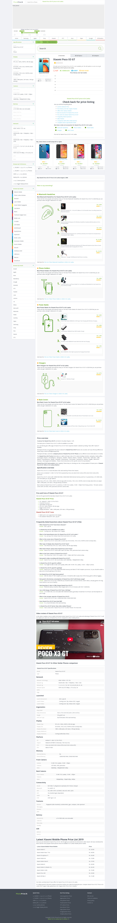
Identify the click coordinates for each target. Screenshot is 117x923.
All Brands (100, 38)
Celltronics (16, 254)
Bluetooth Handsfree (62, 127)
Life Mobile (17, 224)
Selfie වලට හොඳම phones (20, 174)
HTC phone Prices (64, 905)
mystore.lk (16, 234)
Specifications (17, 42)
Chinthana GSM (18, 251)
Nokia (14, 314)
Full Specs (79, 55)
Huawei (54, 38)
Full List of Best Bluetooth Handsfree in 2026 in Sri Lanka (59, 262)
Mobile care (17, 218)
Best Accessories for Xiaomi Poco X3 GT (67, 112)
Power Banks (90, 127)
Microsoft (15, 308)
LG (14, 301)
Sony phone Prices (65, 900)
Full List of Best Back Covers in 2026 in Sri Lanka (56, 431)
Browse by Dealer (18, 188)
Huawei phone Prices (65, 902)
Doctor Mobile (18, 244)
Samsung (25, 38)
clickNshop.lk (17, 228)
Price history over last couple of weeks (67, 108)
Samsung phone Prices (66, 896)
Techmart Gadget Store (20, 215)
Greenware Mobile (19, 241)
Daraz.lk (16, 247)
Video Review (60, 118)
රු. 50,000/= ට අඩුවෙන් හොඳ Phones (22, 170)
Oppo (81, 38)
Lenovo (15, 298)
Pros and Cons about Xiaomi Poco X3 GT (67, 114)
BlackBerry (16, 278)
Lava (14, 295)
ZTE (14, 337)
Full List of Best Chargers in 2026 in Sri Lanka (55, 393)
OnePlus (15, 318)
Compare (96, 55)
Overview (62, 55)
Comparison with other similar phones (67, 120)
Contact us (90, 902)
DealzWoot (17, 260)
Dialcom (16, 257)
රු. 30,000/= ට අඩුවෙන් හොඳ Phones (22, 167)
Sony (44, 38)
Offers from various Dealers (64, 110)
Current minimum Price (63, 106)
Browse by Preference (19, 164)
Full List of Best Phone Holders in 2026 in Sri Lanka (57, 299)
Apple (35, 38)
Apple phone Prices (65, 898)
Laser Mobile (17, 202)
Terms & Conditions (92, 898)
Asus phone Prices (65, 907)
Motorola (15, 311)
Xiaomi (15, 334)
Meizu (14, 305)
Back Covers (70, 130)
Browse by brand (18, 265)
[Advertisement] (58, 17)
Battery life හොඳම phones (20, 177)
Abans (15, 211)
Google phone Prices (65, 911)
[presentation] (35, 171)
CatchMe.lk (17, 208)
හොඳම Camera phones (19, 180)
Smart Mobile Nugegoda (20, 205)
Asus (72, 38)
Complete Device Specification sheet (66, 122)
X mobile (16, 221)
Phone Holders (77, 127)
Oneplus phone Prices (65, 914)
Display (15, 57)
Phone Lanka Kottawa (20, 195)
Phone (18, 2)
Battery (15, 104)
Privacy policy (90, 900)
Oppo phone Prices (65, 909)
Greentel (16, 198)
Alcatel (15, 269)
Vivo (14, 331)
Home (16, 38)
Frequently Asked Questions (64, 116)
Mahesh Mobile (18, 192)
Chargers (59, 130)
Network (15, 123)
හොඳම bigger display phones (20, 184)
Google (91, 38)
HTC (63, 38)
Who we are (90, 896)
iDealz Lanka (17, 238)
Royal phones (17, 231)
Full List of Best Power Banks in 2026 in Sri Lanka (57, 357)
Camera (15, 86)
